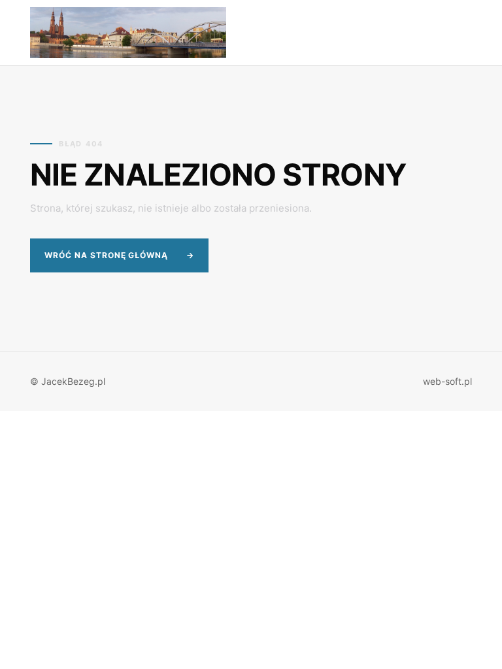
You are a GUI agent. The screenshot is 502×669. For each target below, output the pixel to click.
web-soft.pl (447, 381)
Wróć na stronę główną (119, 255)
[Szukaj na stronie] (411, 33)
